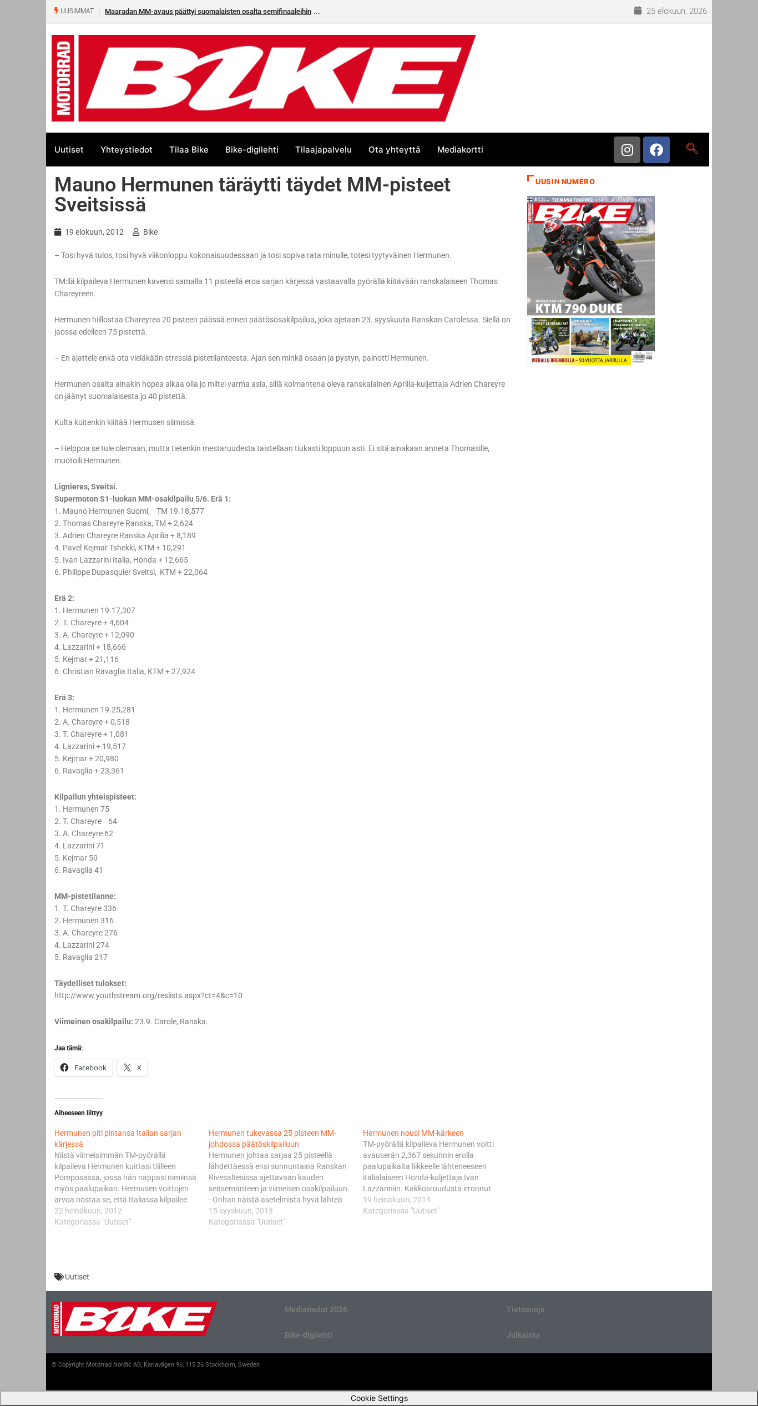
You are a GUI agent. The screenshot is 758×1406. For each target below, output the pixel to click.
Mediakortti (460, 149)
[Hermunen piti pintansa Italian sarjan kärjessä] (131, 1177)
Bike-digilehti (252, 149)
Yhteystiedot (126, 149)
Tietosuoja (526, 1309)
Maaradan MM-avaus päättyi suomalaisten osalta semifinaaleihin (208, 11)
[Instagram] (627, 149)
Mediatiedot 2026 (316, 1309)
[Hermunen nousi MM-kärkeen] (440, 1171)
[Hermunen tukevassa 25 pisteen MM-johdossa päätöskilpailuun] (286, 1177)
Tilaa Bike (189, 149)
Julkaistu (523, 1335)
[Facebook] (656, 149)
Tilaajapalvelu (323, 149)
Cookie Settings (379, 1398)
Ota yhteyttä (394, 149)
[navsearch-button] (691, 149)
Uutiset (69, 149)
